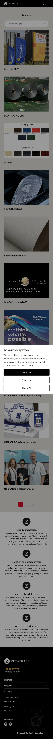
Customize (26, 380)
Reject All (26, 387)
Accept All (26, 372)
